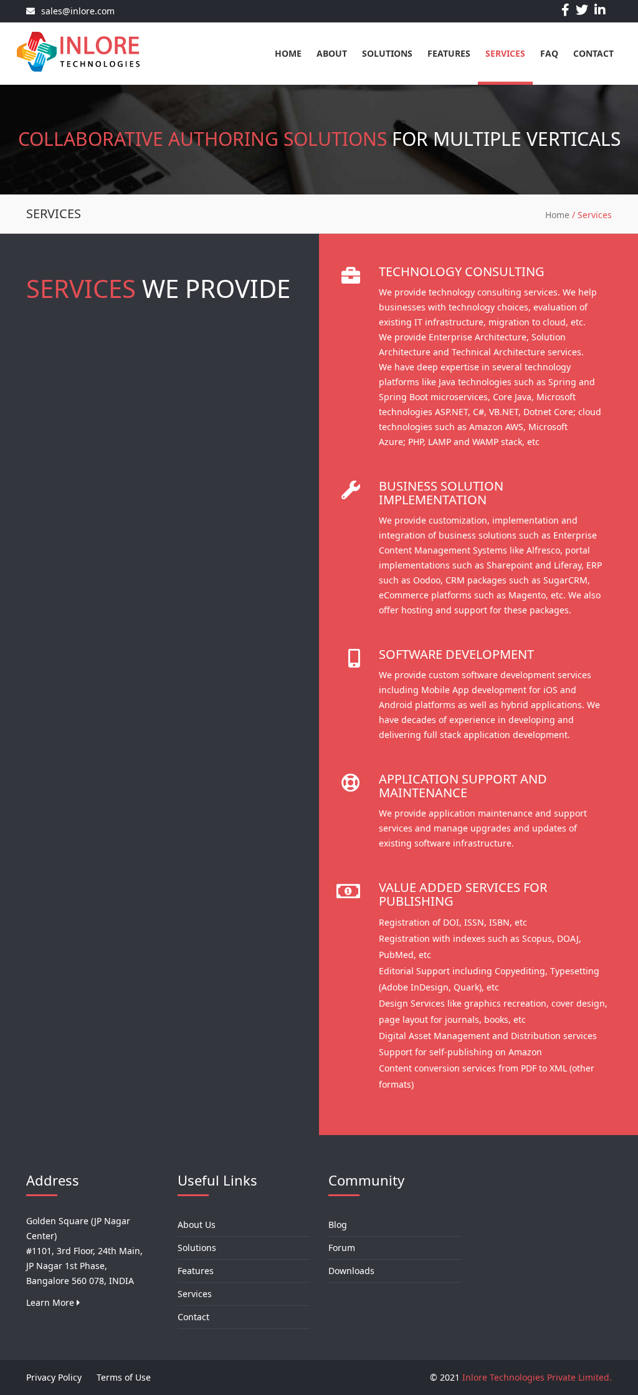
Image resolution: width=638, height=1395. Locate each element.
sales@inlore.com (78, 11)
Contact (593, 53)
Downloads (351, 1271)
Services (505, 53)
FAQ (549, 53)
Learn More (51, 1302)
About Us (197, 1224)
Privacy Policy (54, 1377)
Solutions (387, 53)
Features (448, 53)
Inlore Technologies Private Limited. (537, 1377)
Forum (341, 1248)
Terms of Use (124, 1377)
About (332, 53)
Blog (337, 1224)
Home (288, 53)
